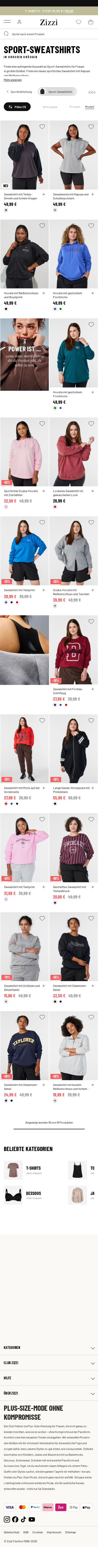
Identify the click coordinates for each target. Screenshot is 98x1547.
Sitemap (70, 1532)
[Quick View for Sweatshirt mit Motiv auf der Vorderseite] (43, 788)
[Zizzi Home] (49, 21)
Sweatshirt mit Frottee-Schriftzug (68, 691)
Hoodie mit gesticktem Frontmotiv (67, 295)
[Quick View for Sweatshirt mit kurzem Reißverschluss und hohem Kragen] (92, 1085)
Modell (89, 107)
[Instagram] (7, 1519)
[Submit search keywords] (6, 33)
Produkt (74, 107)
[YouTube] (32, 1519)
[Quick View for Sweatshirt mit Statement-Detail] (92, 986)
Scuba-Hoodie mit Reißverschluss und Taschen (71, 592)
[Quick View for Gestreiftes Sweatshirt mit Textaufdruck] (92, 887)
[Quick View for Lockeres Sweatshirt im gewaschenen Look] (92, 491)
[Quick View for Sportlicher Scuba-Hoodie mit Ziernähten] (43, 491)
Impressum (54, 1532)
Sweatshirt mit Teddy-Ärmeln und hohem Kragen (20, 196)
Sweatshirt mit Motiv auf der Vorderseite (22, 790)
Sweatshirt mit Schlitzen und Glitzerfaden (22, 988)
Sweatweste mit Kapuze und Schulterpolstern (71, 196)
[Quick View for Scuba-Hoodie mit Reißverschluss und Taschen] (92, 590)
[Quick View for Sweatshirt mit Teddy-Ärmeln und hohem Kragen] (43, 194)
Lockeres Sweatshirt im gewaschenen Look (68, 493)
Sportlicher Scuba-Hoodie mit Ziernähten (21, 493)
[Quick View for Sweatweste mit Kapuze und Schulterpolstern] (92, 194)
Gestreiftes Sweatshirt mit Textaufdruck (69, 889)
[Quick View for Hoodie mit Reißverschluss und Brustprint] (43, 293)
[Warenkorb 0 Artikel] (91, 22)
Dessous (33, 1195)
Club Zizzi (11, 1363)
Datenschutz (11, 1532)
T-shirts (33, 1170)
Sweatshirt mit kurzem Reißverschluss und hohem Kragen (70, 1087)
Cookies (37, 1532)
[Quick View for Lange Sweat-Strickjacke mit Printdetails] (92, 788)
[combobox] (49, 34)
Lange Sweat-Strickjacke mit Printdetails (71, 790)
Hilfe (7, 1378)
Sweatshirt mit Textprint (19, 590)
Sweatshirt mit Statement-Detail (70, 988)
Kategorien (12, 1347)
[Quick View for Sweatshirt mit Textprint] (43, 590)
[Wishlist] (42, 127)
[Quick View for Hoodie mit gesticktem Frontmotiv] (92, 293)
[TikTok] (23, 1519)
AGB (26, 1532)
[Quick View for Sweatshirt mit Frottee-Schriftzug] (92, 689)
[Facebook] (15, 1519)
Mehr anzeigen (13, 80)
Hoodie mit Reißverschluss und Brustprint (21, 295)
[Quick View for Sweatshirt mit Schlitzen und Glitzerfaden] (43, 986)
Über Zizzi (11, 1393)
